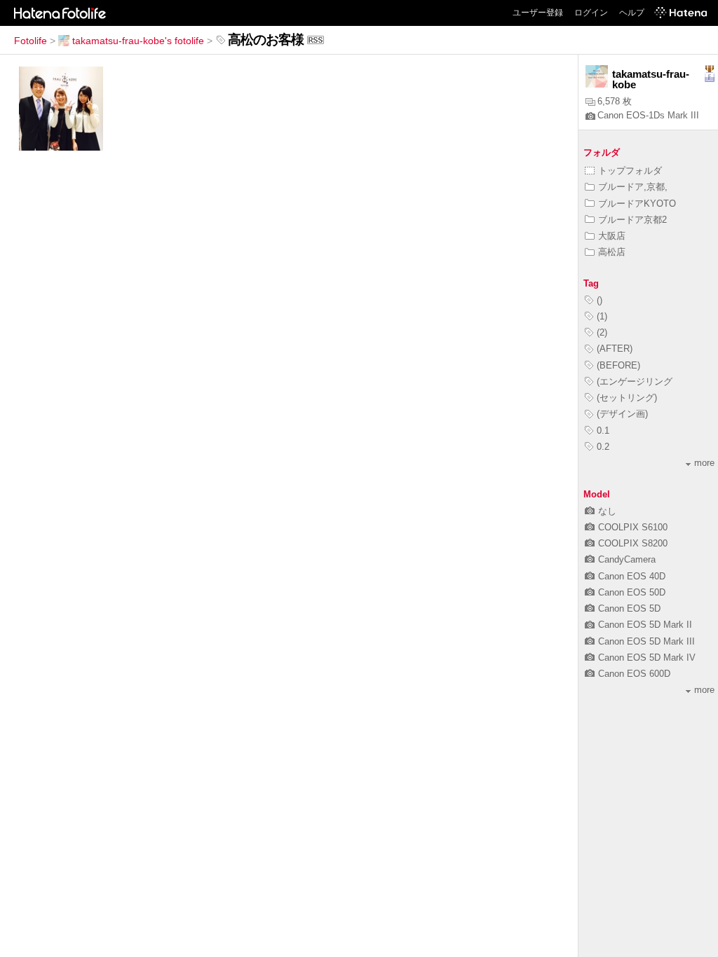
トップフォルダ (630, 170)
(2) (602, 332)
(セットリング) (627, 397)
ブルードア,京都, (633, 186)
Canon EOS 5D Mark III (646, 641)
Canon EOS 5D (629, 608)
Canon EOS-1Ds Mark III (648, 115)
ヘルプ (631, 13)
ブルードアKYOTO (637, 203)
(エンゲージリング (634, 381)
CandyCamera (627, 559)
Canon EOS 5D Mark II (645, 624)
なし (607, 511)
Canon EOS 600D (634, 673)
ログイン (591, 13)
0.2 (603, 446)
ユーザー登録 (538, 13)
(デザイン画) (622, 413)
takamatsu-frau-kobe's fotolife (138, 40)
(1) (602, 316)
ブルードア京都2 (632, 219)
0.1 (603, 430)
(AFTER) (614, 348)
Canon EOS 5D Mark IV (647, 657)
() (599, 300)
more (704, 462)
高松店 (611, 252)
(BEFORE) (618, 365)
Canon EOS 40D (631, 576)
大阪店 (611, 235)
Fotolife (30, 40)
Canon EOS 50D (631, 592)
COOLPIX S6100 (633, 527)
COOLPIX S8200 (633, 543)
